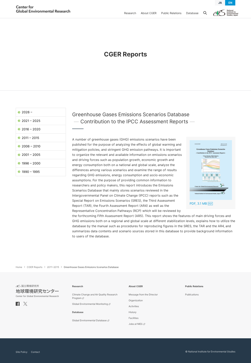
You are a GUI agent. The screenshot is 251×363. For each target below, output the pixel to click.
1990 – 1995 (31, 172)
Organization (136, 300)
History (132, 312)
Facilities (133, 318)
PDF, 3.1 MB (198, 203)
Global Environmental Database (89, 320)
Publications (192, 294)
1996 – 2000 (31, 163)
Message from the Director (143, 294)
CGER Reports (34, 267)
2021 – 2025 (31, 121)
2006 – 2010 (31, 146)
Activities (134, 306)
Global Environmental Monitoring (90, 303)
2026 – (27, 112)
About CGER (148, 13)
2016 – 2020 (31, 129)
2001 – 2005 (31, 155)
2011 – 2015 (30, 138)
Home (19, 267)
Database (192, 13)
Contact (35, 351)
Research (130, 13)
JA (220, 2)
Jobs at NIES (136, 323)
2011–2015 (53, 267)
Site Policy (21, 351)
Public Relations (171, 13)
